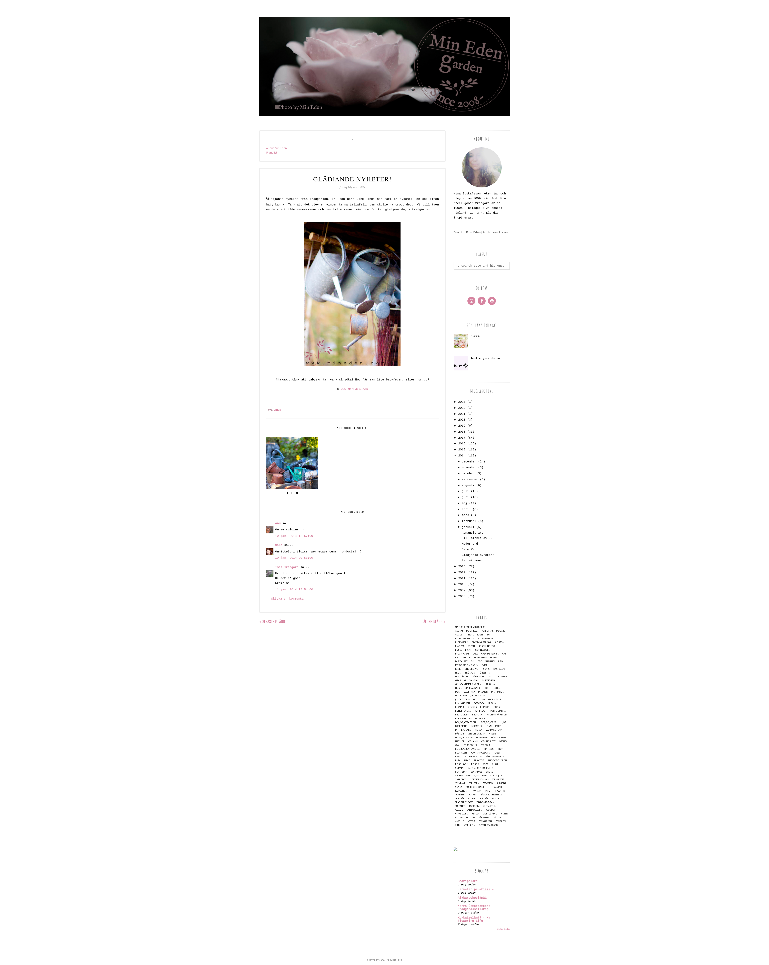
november (469, 467)
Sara (278, 545)
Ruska (494, 764)
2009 (461, 590)
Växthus (459, 821)
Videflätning (490, 814)
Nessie (492, 734)
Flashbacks (499, 669)
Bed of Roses (475, 635)
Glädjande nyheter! (478, 555)
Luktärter (476, 726)
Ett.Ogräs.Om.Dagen (466, 665)
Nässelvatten (498, 737)
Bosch (471, 646)
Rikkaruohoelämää (472, 898)
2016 (461, 443)
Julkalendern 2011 (465, 699)
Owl (457, 745)
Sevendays (476, 772)
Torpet (472, 795)
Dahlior (466, 657)
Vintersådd (461, 817)
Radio (467, 760)
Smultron (461, 779)
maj (464, 503)
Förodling (479, 677)
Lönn (489, 726)
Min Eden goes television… (487, 358)
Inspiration (497, 692)
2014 (461, 455)
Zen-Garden (485, 821)
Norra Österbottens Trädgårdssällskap (474, 907)
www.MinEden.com (354, 389)
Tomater (460, 795)
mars (465, 515)
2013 (461, 566)
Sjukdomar (480, 776)
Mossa (478, 730)
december (469, 461)
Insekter (483, 692)
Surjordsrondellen (477, 787)
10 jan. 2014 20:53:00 (294, 558)
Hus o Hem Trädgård (467, 688)
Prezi (458, 757)
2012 (461, 572)
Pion (500, 749)
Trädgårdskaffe (464, 802)
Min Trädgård (463, 730)
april (466, 509)
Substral (501, 783)
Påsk (457, 760)
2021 (461, 414)
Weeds (471, 821)
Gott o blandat (498, 677)
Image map (469, 692)
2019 (461, 426)
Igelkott (497, 688)
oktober (468, 473)
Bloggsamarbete (464, 638)
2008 (461, 596)
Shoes (489, 772)
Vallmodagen (474, 810)
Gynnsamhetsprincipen (468, 684)
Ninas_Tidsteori (464, 737)
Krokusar (477, 715)
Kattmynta (478, 703)
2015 (461, 449)
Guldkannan (471, 680)
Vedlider (490, 810)
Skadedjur (496, 776)
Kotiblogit (480, 711)
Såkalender (461, 791)
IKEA (457, 692)
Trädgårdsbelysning (491, 795)
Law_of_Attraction (465, 722)
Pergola (485, 745)
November (482, 737)
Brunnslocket (482, 650)
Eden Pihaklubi (486, 661)
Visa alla (503, 929)
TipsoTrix (500, 791)
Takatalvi (476, 791)
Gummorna (488, 680)
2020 (461, 420)
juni (465, 497)
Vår (473, 817)
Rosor (475, 764)
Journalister (477, 696)
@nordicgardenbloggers (470, 627)
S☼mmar (459, 768)
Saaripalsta (468, 881)
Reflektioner (472, 560)
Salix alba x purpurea (480, 768)
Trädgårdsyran (485, 802)
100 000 (475, 336)
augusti (468, 485)
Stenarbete (498, 779)
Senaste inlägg (273, 621)
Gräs (458, 680)
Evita (484, 665)
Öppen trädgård (488, 825)
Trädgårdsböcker (465, 798)
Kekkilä (492, 703)
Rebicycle (479, 760)
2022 (461, 408)
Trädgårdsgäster (489, 798)
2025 (461, 402)
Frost (458, 673)
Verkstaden (461, 814)
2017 (461, 438)
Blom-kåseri (461, 642)
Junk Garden (462, 703)
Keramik (459, 707)
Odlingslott (488, 741)
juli (465, 491)
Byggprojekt (462, 654)
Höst (486, 688)
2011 (461, 578)
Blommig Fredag (481, 642)
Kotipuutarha (497, 711)
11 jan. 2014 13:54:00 (294, 589)
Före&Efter (485, 673)
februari (469, 521)
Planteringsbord (480, 753)
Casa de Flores (490, 654)
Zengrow (500, 821)
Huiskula (490, 684)
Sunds (458, 787)
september (470, 479)
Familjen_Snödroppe (466, 669)
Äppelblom (469, 825)
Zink (277, 410)
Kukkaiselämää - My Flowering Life (474, 919)
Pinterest (489, 749)
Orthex (503, 741)
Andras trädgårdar (466, 631)
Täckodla (474, 806)
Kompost (485, 707)
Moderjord (470, 544)
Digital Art (461, 661)
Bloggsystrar (485, 638)
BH (488, 635)
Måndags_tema (494, 730)
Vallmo (459, 810)
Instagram (461, 696)
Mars (498, 726)
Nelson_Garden (476, 734)
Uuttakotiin (489, 806)
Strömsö (488, 783)
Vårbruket (484, 817)
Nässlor (460, 741)
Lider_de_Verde (487, 722)
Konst (497, 707)
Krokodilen (462, 715)
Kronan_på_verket (497, 715)
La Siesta (480, 718)
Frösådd (470, 673)
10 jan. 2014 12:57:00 (294, 536)
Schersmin (461, 772)
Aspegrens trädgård (493, 631)
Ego (500, 661)
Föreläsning (462, 677)
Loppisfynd (461, 726)
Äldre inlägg (433, 621)
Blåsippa (459, 646)
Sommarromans (479, 779)
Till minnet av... (477, 538)
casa (475, 654)
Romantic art (472, 533)
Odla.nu (473, 741)
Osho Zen (469, 549)
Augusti (459, 635)
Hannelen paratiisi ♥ (476, 889)
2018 (461, 432)
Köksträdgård (463, 718)
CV (456, 657)
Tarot (488, 791)
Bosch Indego (486, 646)
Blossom (499, 642)
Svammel (497, 787)
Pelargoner (470, 745)
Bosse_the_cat (463, 650)
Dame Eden (480, 657)
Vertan (475, 814)
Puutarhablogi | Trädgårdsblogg (484, 757)
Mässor (459, 734)
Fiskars (485, 669)
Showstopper (463, 776)
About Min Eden (276, 148)
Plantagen (461, 753)
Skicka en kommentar (288, 599)
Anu (278, 523)
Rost (485, 764)
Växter (497, 817)
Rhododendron (497, 760)
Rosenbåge (461, 764)
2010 (461, 584)
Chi (504, 654)
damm (493, 657)
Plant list (271, 152)
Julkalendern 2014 (490, 699)
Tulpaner (460, 806)
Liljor (503, 722)
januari (468, 527)
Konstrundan (463, 711)
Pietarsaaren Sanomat (467, 749)
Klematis (472, 707)
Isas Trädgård (287, 567)
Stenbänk (460, 783)
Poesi (497, 753)
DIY (472, 661)
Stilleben (474, 783)
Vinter (504, 814)
